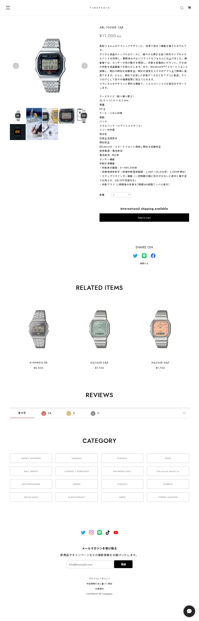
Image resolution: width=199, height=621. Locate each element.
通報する (144, 263)
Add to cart (144, 217)
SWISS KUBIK (31, 497)
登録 (123, 564)
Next (84, 66)
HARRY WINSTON (31, 458)
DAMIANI (77, 458)
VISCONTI (122, 484)
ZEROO (77, 484)
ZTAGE (122, 497)
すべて (22, 413)
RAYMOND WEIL (122, 471)
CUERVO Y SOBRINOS (77, 471)
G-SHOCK (122, 458)
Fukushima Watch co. (167, 471)
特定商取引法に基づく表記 (99, 583)
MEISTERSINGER (31, 484)
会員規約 (99, 588)
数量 (102, 195)
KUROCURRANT (76, 497)
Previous (16, 66)
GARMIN (168, 484)
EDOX (168, 458)
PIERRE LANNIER (168, 497)
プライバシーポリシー (99, 578)
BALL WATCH (31, 471)
